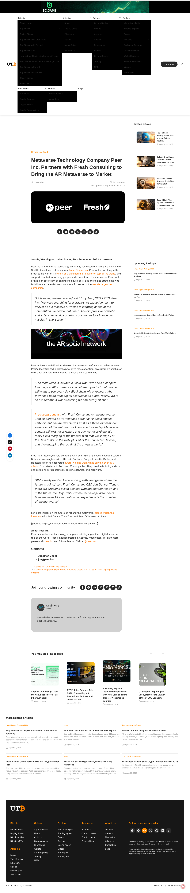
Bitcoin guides (17, 837)
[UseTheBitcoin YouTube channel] (144, 830)
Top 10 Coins (70, 28)
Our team (109, 829)
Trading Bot (63, 856)
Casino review (64, 845)
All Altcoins (69, 50)
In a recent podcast (48, 414)
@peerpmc (91, 541)
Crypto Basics (101, 23)
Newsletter (110, 837)
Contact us (110, 845)
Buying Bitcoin (26, 34)
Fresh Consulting (78, 270)
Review (61, 841)
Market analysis (65, 829)
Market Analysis (132, 23)
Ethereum (69, 34)
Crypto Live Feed (39, 152)
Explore (126, 18)
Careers (109, 833)
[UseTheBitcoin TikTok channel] (168, 830)
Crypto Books (26, 104)
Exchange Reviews (133, 45)
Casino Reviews (131, 50)
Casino (97, 39)
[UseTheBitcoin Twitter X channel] (150, 830)
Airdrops (98, 34)
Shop (80, 88)
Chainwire (38, 182)
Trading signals (65, 833)
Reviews (128, 39)
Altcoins (67, 18)
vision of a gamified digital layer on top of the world (85, 273)
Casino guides (41, 841)
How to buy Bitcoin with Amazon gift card (40, 61)
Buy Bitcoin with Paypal (31, 45)
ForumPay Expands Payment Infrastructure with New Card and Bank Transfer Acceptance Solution (115, 694)
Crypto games (41, 852)
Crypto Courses (27, 99)
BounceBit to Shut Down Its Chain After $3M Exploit (166, 181)
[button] (61, 18)
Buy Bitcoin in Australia (31, 72)
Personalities (87, 841)
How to (97, 28)
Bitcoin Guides (27, 78)
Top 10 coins (16, 859)
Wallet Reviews (131, 56)
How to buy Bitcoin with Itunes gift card (39, 56)
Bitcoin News (26, 23)
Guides (96, 18)
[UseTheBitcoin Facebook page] (132, 830)
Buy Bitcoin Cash (28, 50)
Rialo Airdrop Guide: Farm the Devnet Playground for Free (165, 159)
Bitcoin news (16, 829)
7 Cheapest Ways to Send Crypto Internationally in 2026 (150, 761)
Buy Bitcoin (25, 28)
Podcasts (24, 93)
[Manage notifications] (183, 886)
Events (127, 34)
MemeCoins (70, 45)
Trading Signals (131, 28)
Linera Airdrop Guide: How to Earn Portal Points (154, 315)
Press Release (56, 93)
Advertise (54, 99)
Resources (23, 88)
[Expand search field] (182, 65)
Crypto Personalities (29, 110)
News (67, 23)
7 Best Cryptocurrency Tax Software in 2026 (144, 730)
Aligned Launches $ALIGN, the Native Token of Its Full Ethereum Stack (44, 694)
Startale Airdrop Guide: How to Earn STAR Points (155, 333)
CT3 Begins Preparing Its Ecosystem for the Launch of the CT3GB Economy (152, 694)
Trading (98, 61)
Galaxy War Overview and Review (50, 566)
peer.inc (49, 541)
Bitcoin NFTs (26, 83)
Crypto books (88, 837)
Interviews (129, 72)
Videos (127, 67)
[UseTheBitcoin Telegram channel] (138, 830)
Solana (67, 39)
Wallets (97, 50)
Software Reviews (133, 61)
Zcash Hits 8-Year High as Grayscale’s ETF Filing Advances (165, 202)
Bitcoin (21, 18)
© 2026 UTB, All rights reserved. (19, 885)
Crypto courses (88, 833)
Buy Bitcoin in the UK (30, 67)
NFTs (96, 67)
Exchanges (99, 45)
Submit (51, 88)
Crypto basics (41, 829)
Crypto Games (101, 56)
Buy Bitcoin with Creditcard (33, 39)
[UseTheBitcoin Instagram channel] (156, 830)
